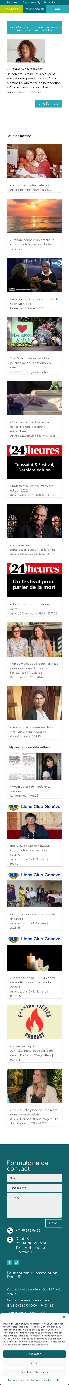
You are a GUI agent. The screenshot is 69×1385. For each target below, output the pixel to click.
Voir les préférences (34, 1372)
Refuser (34, 1363)
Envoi (53, 1223)
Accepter (34, 1354)
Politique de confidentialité (45, 1380)
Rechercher (50, 2)
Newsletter (12, 2)
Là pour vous (29, 2)
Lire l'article (48, 104)
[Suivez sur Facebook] (9, 1262)
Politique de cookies (18, 1380)
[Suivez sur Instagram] (16, 1262)
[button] (64, 1317)
